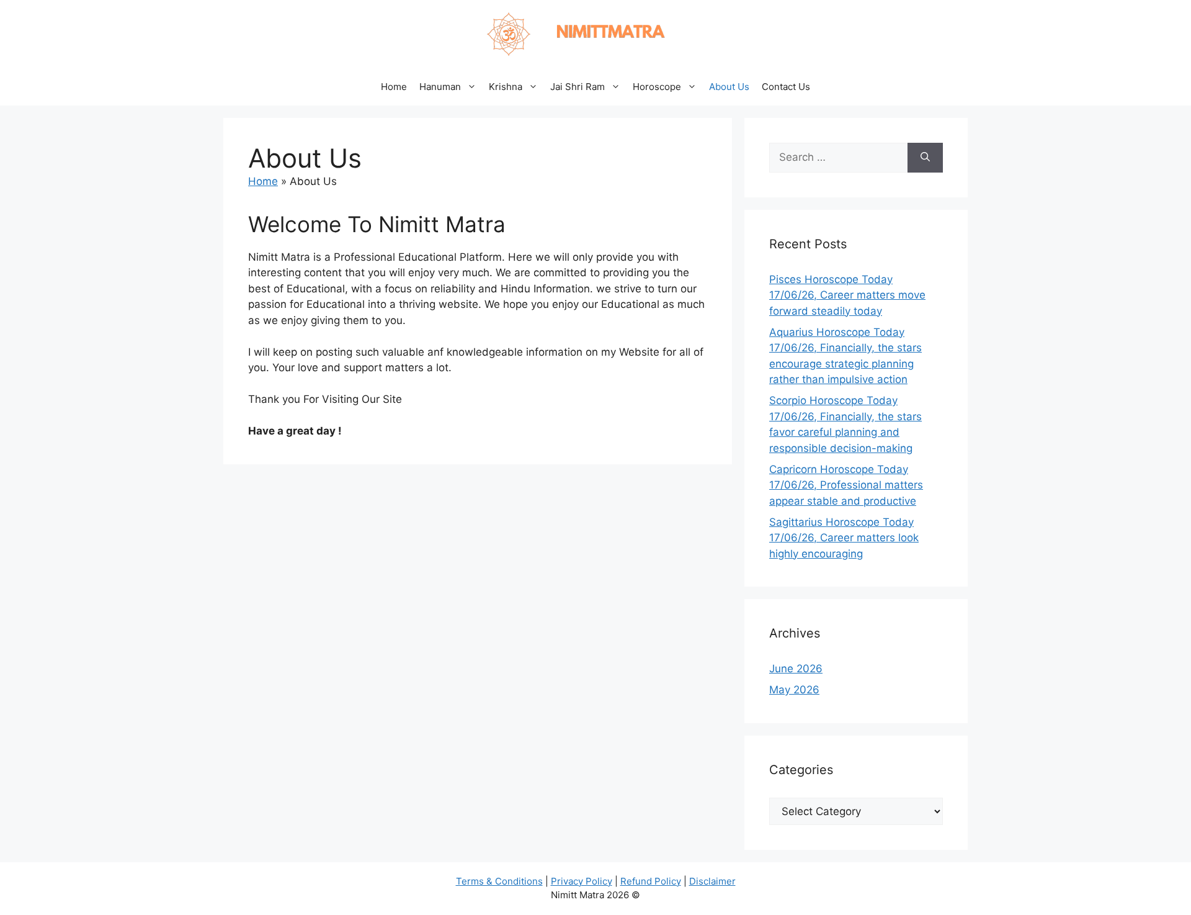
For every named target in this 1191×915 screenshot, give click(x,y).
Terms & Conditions (499, 881)
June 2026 (796, 668)
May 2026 (794, 689)
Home (394, 86)
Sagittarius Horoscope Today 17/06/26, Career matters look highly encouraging (844, 538)
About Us (729, 86)
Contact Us (786, 86)
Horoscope (657, 86)
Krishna (505, 86)
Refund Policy (650, 881)
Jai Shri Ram (577, 86)
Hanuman (440, 86)
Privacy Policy (581, 881)
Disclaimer (712, 881)
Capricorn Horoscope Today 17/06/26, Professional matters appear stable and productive (846, 485)
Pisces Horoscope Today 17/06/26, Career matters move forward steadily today (847, 295)
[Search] (925, 158)
